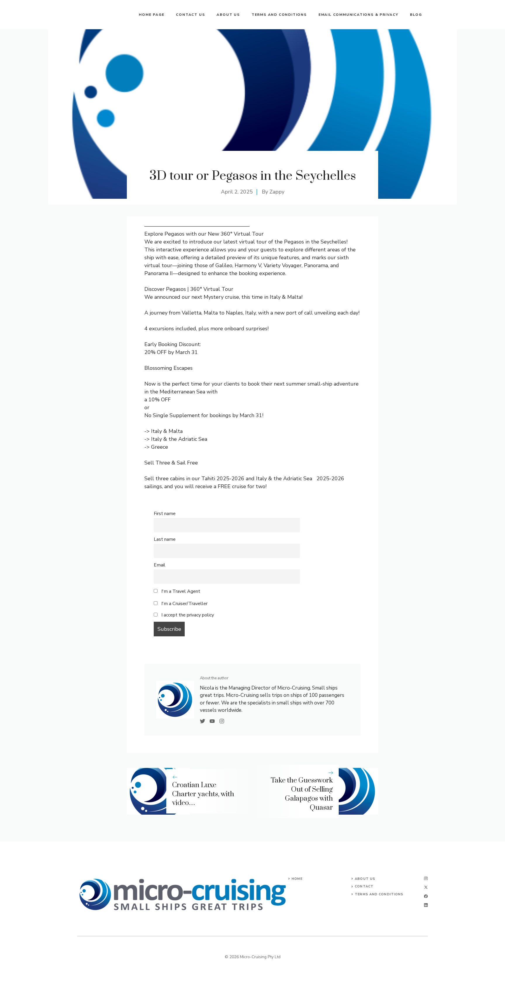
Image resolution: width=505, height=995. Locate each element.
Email (159, 565)
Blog (416, 14)
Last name (165, 539)
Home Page (151, 14)
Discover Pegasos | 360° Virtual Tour (189, 289)
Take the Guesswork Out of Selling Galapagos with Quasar (302, 794)
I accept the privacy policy (187, 615)
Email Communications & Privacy (358, 14)
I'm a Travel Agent (180, 591)
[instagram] (426, 878)
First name (165, 513)
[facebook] (426, 896)
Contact (364, 886)
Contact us (190, 14)
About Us (365, 879)
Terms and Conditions (279, 14)
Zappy (276, 191)
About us (228, 14)
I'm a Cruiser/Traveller (183, 603)
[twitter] (426, 887)
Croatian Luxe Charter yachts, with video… (203, 794)
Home (297, 879)
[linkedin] (426, 905)
